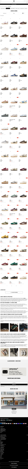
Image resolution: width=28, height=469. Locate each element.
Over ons (1, 427)
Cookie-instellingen (2, 437)
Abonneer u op (14, 384)
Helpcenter (1, 441)
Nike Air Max (2, 451)
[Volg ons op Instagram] (27, 426)
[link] (14, 0)
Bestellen (1, 442)
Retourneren (2, 445)
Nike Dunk (1, 450)
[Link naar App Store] (3, 420)
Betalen (1, 443)
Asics (1, 455)
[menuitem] (4, 13)
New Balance (2, 458)
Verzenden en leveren (3, 444)
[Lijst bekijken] (23, 13)
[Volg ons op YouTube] (27, 451)
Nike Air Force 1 (2, 448)
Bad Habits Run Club (3, 430)
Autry (1, 456)
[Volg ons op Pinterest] (27, 459)
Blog (1, 432)
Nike (0, 457)
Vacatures (1, 431)
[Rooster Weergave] (22, 13)
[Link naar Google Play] (9, 420)
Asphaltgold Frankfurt (3, 429)
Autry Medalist (2, 452)
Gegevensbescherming (3, 438)
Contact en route (2, 428)
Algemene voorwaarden (3, 436)
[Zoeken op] (26, 2)
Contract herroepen (14, 463)
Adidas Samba (2, 449)
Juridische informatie (3, 439)
